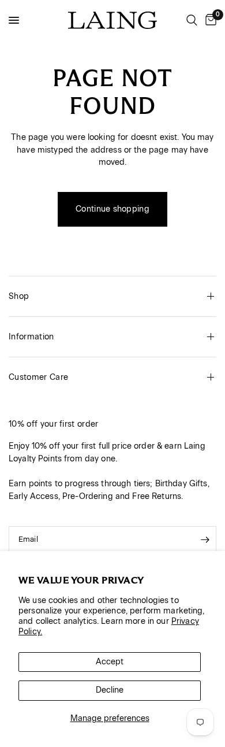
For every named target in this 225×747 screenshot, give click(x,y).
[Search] (191, 20)
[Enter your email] (204, 540)
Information (31, 337)
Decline (109, 690)
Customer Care (38, 377)
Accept (109, 662)
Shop (19, 296)
